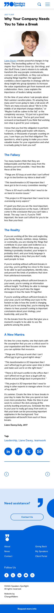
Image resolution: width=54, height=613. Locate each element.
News (7, 551)
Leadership (10, 440)
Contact (8, 556)
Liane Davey (10, 60)
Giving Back (41, 546)
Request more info (27, 608)
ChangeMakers (11, 596)
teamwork (40, 440)
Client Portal (41, 556)
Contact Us (27, 517)
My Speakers (41, 551)
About (7, 546)
